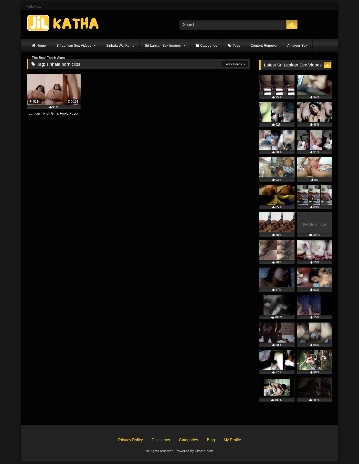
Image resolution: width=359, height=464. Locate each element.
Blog (211, 440)
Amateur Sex (297, 45)
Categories (208, 45)
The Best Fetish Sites (48, 58)
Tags (236, 45)
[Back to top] (343, 449)
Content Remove (264, 45)
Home (41, 45)
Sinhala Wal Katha (120, 45)
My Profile (232, 440)
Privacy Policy (130, 440)
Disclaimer (161, 440)
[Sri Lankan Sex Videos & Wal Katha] (63, 23)
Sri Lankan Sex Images (163, 45)
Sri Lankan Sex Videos (73, 45)
